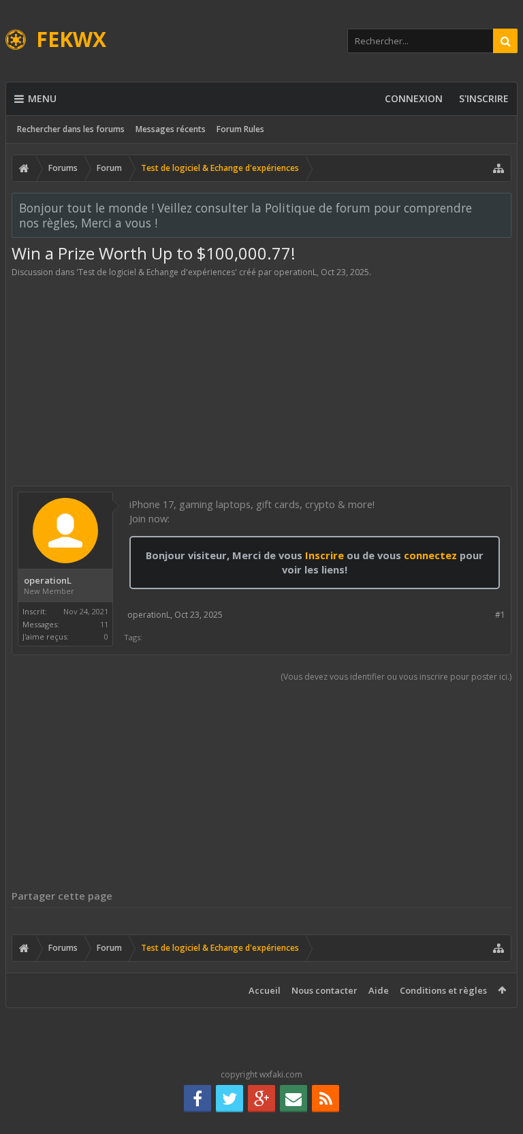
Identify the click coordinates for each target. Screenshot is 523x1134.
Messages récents (171, 129)
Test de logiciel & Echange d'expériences (156, 272)
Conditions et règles (443, 990)
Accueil (265, 990)
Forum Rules (240, 129)
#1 (500, 615)
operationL (295, 272)
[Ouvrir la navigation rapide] (498, 168)
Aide (378, 990)
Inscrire (324, 555)
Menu (42, 98)
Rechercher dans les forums (71, 129)
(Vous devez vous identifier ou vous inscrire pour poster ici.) (396, 676)
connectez (432, 555)
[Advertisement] (261, 379)
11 (104, 624)
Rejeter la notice (501, 207)
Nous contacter (324, 990)
